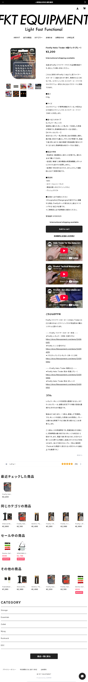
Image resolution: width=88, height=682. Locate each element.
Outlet (3, 624)
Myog (3, 631)
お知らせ (49, 38)
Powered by (41, 678)
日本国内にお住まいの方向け (64, 236)
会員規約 (44, 669)
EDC (2, 645)
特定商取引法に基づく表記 (28, 669)
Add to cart (64, 229)
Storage (4, 610)
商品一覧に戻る (44, 656)
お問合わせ (59, 38)
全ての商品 (27, 38)
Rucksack (5, 638)
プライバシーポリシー (9, 669)
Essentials (5, 617)
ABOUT (17, 38)
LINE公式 (70, 38)
